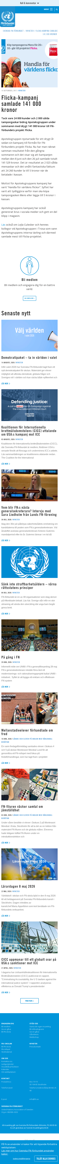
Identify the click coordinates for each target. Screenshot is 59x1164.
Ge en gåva (6, 1029)
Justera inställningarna (21, 1158)
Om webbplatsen (8, 1072)
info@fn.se (34, 1099)
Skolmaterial (6, 1052)
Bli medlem (5, 1027)
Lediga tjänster (7, 1064)
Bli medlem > (30, 298)
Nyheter (33, 1044)
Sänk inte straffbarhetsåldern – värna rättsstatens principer (29, 586)
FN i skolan (6, 1044)
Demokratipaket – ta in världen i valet (29, 357)
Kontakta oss (6, 1061)
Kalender (5, 1069)
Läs (3, 224)
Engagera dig (7, 1023)
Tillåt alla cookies (45, 1158)
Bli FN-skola (6, 1032)
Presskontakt (35, 1047)
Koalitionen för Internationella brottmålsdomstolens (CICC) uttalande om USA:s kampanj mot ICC (29, 430)
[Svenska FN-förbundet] (7, 16)
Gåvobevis (34, 1034)
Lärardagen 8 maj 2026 (18, 886)
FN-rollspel (5, 1049)
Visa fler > (29, 1001)
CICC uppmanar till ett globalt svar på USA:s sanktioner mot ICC (28, 961)
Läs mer (4, 383)
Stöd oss (34, 1023)
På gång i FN (10, 657)
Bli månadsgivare (37, 1029)
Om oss (4, 1058)
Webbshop (34, 1037)
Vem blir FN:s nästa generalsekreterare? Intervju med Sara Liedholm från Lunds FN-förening (29, 511)
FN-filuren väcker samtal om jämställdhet (22, 808)
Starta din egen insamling (40, 1027)
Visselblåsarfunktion (10, 1067)
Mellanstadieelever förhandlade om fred (27, 732)
